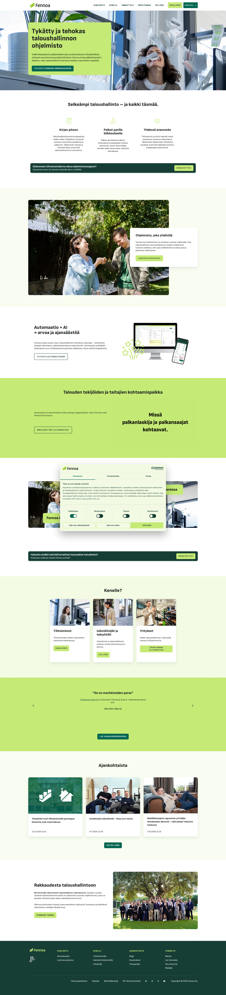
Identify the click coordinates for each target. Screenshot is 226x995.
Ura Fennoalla (171, 960)
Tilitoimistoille (99, 956)
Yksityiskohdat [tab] (113, 476)
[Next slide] (192, 705)
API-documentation (132, 981)
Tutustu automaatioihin (51, 356)
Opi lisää (159, 5)
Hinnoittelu (128, 5)
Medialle (168, 968)
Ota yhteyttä (171, 964)
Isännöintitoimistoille (103, 960)
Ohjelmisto (99, 5)
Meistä (168, 956)
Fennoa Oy (170, 951)
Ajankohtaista (136, 951)
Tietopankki (134, 964)
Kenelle (113, 5)
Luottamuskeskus (65, 960)
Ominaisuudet (63, 956)
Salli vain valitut (113, 525)
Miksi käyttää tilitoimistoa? (53, 430)
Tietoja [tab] (148, 476)
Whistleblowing (111, 981)
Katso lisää (113, 845)
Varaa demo (175, 5)
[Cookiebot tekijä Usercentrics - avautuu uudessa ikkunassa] (153, 468)
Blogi (131, 956)
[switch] (99, 516)
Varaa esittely (183, 168)
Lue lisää (103, 654)
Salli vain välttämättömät (79, 525)
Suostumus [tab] (78, 476)
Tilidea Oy (121, 715)
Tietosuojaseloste (79, 981)
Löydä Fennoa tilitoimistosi (156, 648)
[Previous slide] (33, 705)
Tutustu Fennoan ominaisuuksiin (52, 68)
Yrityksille (97, 964)
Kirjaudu (95, 981)
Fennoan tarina (45, 915)
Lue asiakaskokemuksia (113, 736)
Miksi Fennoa (144, 5)
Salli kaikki (147, 525)
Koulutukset (135, 960)
